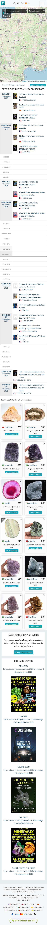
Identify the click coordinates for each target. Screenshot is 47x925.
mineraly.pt (24, 910)
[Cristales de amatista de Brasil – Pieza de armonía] (11, 604)
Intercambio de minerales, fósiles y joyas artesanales (30, 297)
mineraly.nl (11, 910)
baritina (8, 427)
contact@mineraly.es (26, 898)
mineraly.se (37, 910)
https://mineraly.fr (23, 900)
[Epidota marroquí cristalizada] (35, 528)
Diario (6, 85)
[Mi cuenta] (18, 3)
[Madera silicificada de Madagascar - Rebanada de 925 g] (35, 414)
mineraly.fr (14, 904)
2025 (12, 85)
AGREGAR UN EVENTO (23, 652)
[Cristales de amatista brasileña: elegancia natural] (11, 566)
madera (31, 427)
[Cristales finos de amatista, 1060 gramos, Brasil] (11, 452)
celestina (32, 503)
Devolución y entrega (18, 889)
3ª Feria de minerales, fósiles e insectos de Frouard (31, 286)
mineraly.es (37, 907)
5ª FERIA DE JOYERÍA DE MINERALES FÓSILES (28, 117)
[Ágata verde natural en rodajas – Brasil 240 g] (11, 528)
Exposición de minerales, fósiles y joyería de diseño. (32, 195)
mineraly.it (24, 907)
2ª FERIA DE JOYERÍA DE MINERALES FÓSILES (28, 184)
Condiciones (7, 887)
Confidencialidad (31, 887)
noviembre (20, 85)
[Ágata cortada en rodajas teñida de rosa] (11, 490)
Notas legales (18, 887)
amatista (8, 465)
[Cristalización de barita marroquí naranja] (11, 414)
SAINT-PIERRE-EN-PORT (23, 871)
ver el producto (11, 434)
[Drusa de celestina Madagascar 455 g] (35, 490)
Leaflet (24, 81)
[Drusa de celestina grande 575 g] (35, 566)
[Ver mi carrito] (22, 3)
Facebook (22, 895)
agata (7, 503)
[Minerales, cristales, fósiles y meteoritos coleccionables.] (3, 3)
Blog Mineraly (10, 895)
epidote (31, 541)
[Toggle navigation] (42, 3)
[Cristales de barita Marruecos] (35, 604)
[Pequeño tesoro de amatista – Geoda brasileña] (35, 452)
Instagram (33, 895)
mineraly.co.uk (29, 904)
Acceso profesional (35, 889)
